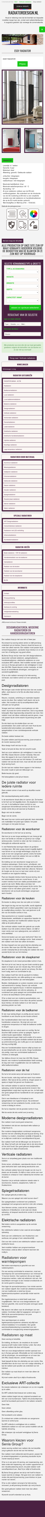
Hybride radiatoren (10, 440)
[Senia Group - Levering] (22, 225)
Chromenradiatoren (10, 476)
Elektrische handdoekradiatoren (14, 436)
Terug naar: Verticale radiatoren (22, 358)
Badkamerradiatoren (10, 390)
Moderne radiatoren (10, 404)
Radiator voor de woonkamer (13, 571)
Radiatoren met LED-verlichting (14, 530)
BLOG (6, 580)
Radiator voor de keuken (12, 566)
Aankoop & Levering (10, 607)
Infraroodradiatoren (10, 535)
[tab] (7, 160)
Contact (6, 593)
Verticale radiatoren (25, 2)
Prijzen (22, 63)
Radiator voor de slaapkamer (13, 576)
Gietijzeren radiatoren (11, 472)
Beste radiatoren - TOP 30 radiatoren (15, 553)
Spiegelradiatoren (9, 494)
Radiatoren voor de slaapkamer (21, 957)
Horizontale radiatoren (11, 418)
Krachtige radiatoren (10, 445)
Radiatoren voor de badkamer (20, 1010)
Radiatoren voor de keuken (18, 898)
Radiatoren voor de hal (15, 1070)
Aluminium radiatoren (11, 463)
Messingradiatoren (10, 467)
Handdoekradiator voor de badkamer (15, 557)
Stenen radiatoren (9, 504)
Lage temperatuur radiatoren (13, 449)
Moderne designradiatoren (22, 1117)
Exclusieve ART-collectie (21, 1382)
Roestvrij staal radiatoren (12, 499)
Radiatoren (7, 386)
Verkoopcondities (9, 602)
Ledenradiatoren (9, 427)
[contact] (33, 225)
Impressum (7, 616)
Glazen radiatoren (9, 485)
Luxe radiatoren (9, 395)
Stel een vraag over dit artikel (12, 241)
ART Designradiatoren (11, 521)
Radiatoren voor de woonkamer (21, 829)
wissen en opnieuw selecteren (25, 307)
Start (15, 2)
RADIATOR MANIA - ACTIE (12, 381)
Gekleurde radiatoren (10, 481)
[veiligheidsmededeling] (11, 225)
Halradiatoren (8, 562)
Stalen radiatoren (9, 508)
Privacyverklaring (9, 598)
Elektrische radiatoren (11, 431)
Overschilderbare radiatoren (13, 526)
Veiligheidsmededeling (11, 611)
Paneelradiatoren (9, 422)
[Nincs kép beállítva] (22, 97)
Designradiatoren (9, 408)
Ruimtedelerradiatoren (11, 540)
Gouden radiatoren (10, 490)
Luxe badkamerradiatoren (12, 399)
